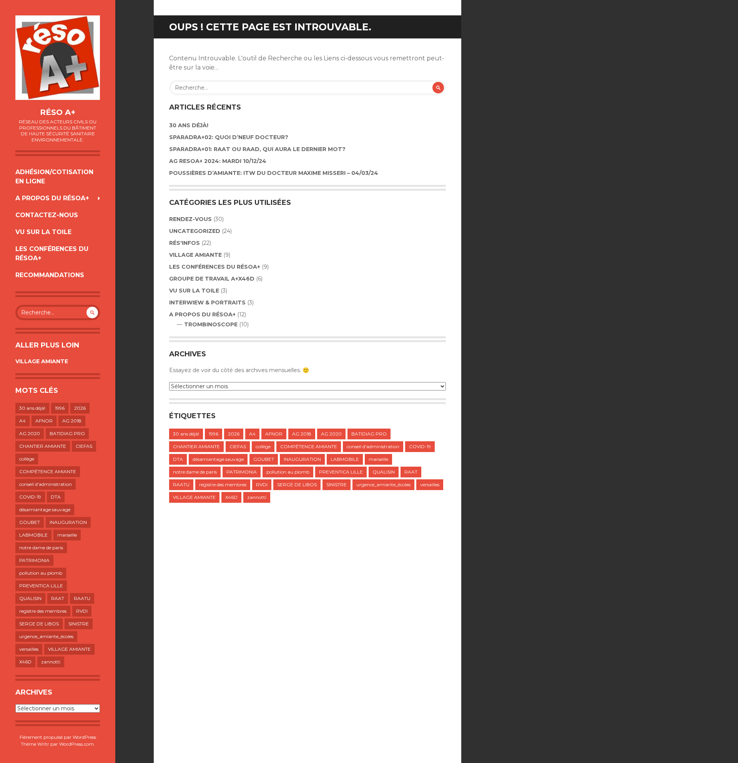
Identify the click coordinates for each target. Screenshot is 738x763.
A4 (22, 421)
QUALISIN (30, 598)
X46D (25, 662)
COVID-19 (30, 497)
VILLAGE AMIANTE (41, 361)
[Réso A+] (57, 57)
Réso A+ (57, 112)
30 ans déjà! (32, 408)
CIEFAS (84, 446)
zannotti (50, 662)
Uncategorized (194, 231)
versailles (28, 649)
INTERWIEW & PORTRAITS (207, 302)
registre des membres (42, 611)
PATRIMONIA (34, 560)
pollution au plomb (40, 573)
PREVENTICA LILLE (41, 585)
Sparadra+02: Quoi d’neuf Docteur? (228, 137)
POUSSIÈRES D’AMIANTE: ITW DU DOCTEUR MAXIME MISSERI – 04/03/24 (273, 173)
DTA (56, 497)
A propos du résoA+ (52, 198)
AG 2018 (71, 421)
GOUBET (29, 522)
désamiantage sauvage (44, 509)
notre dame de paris (41, 547)
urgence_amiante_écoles (46, 636)
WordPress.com (76, 744)
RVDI (82, 611)
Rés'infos (184, 242)
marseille (67, 535)
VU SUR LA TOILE (43, 232)
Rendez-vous (190, 219)
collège (26, 459)
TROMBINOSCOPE (211, 324)
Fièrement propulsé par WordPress (58, 737)
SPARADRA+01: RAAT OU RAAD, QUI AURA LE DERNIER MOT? (257, 149)
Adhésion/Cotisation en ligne (54, 176)
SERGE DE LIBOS (39, 624)
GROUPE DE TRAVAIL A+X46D (211, 278)
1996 (60, 408)
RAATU (82, 598)
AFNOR (44, 421)
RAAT (57, 598)
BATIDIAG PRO (67, 433)
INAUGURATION (68, 522)
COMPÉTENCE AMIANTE (47, 471)
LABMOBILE (33, 535)
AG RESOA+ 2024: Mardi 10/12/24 (217, 161)
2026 (80, 408)
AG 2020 (29, 433)
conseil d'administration (45, 484)
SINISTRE (78, 624)
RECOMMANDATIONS (49, 275)
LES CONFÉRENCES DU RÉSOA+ (51, 253)
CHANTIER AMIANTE (42, 446)
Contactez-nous (46, 215)
